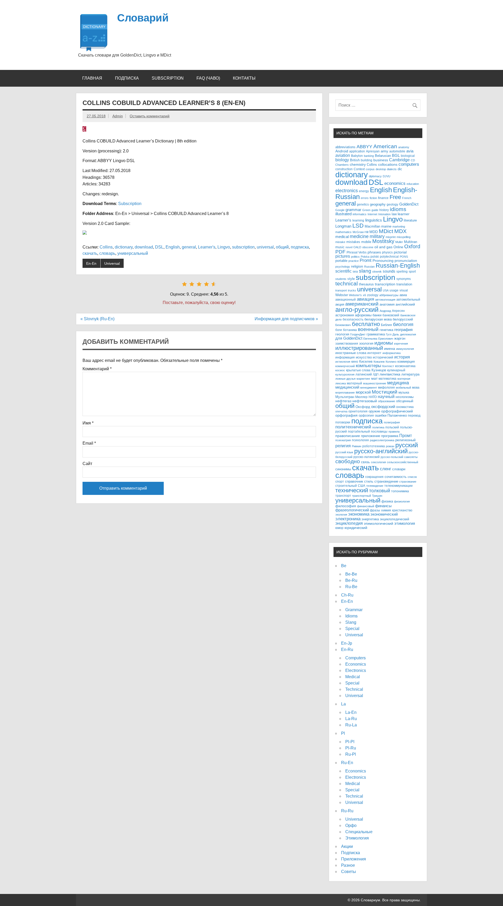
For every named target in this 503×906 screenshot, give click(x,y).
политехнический (353, 426)
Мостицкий (384, 392)
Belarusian (383, 156)
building (366, 160)
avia (409, 151)
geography (378, 204)
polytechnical (389, 256)
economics (395, 183)
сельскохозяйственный (402, 462)
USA (386, 290)
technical (346, 283)
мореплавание (345, 392)
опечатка (341, 411)
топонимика (400, 491)
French (406, 198)
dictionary (124, 247)
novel (349, 247)
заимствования (346, 343)
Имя (88, 423)
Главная (92, 78)
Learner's (206, 247)
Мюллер (361, 397)
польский (392, 427)
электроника (347, 518)
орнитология (358, 411)
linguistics (373, 220)
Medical (352, 677)
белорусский (403, 319)
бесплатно (366, 324)
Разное (348, 865)
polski (374, 256)
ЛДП (376, 374)
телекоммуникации (398, 485)
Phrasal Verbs (357, 252)
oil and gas (383, 247)
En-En (91, 263)
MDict (386, 231)
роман (390, 446)
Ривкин (356, 446)
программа (389, 436)
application (357, 151)
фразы (375, 510)
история (402, 357)
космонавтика (405, 366)
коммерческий (345, 366)
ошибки (380, 415)
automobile (397, 151)
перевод (414, 415)
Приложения (353, 859)
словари (398, 469)
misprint (391, 237)
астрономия (344, 315)
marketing (398, 226)
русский (406, 445)
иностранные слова (350, 353)
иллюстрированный (359, 348)
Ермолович (385, 338)
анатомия (387, 304)
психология (360, 440)
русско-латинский (366, 456)
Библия (386, 325)
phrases (374, 252)
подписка (300, 247)
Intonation (384, 214)
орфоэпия (366, 415)
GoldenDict (408, 204)
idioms (398, 209)
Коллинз (391, 361)
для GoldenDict (348, 338)
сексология (378, 462)
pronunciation (406, 260)
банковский (390, 315)
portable (341, 261)
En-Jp (346, 643)
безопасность (353, 319)
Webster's (355, 295)
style (351, 279)
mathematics (343, 232)
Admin (117, 116)
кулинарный (396, 370)
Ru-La (351, 725)
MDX (400, 231)
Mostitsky (383, 241)
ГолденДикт (357, 334)
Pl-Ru (350, 748)
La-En (351, 712)
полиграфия (392, 422)
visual (404, 290)
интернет (374, 353)
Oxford (412, 246)
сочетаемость (396, 477)
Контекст (388, 366)
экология (341, 514)
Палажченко (397, 415)
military (377, 236)
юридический (356, 528)
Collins (106, 247)
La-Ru (351, 718)
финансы (383, 506)
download (144, 247)
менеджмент (368, 387)
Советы (348, 871)
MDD (373, 232)
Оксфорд (363, 407)
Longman (343, 226)
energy (364, 191)
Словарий (143, 18)
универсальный (132, 253)
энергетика (370, 519)
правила (394, 431)
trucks (352, 290)
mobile (366, 242)
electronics (346, 190)
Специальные (359, 832)
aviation (342, 155)
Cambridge (399, 160)
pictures (342, 256)
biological (408, 155)
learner (403, 214)
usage (394, 290)
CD (413, 160)
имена (389, 349)
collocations (387, 165)
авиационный (345, 299)
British (355, 160)
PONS (404, 256)
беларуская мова (378, 319)
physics (387, 252)
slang (365, 271)
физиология (402, 501)
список (412, 476)
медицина (398, 382)
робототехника (373, 446)
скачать (90, 253)
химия (386, 510)
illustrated (343, 214)
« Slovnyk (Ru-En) (97, 319)
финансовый (365, 506)
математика (387, 378)
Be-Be (351, 574)
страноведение (386, 481)
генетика (386, 330)
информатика (391, 353)
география (403, 330)
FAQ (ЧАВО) (208, 78)
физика (387, 501)
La (343, 704)
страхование (407, 481)
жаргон (399, 338)
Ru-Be (351, 586)
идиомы (383, 343)
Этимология (357, 838)
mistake (340, 242)
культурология (344, 374)
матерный (354, 383)
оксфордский (383, 407)
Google (340, 210)
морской (363, 392)
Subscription (168, 78)
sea (355, 271)
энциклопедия (349, 523)
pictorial (400, 252)
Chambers (342, 164)
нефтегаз (343, 401)
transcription (385, 284)
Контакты (244, 78)
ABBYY (364, 146)
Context (359, 169)
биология (403, 324)
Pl (343, 733)
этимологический (378, 523)
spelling (402, 271)
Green (366, 210)
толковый (379, 490)
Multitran (410, 242)
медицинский (347, 387)
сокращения (374, 476)
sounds (389, 271)
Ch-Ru (347, 595)
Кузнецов (378, 370)
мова (415, 387)
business (380, 160)
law (394, 214)
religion (357, 266)
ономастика (405, 406)
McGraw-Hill (360, 232)
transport (341, 290)
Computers (355, 658)
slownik (377, 271)
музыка (403, 392)
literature (410, 220)
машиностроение (374, 383)
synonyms (403, 278)
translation (404, 284)
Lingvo (223, 247)
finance (383, 198)
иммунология (405, 348)
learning (358, 220)
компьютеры (368, 365)
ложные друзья (345, 378)
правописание (347, 436)
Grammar (354, 609)
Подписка (127, 78)
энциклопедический (394, 519)
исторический (383, 357)
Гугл (388, 334)
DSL (159, 247)
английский (405, 304)
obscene (367, 247)
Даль (395, 334)
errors (365, 198)
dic (400, 169)
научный (386, 396)
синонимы (343, 469)
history (384, 210)
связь (365, 462)
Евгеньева (370, 338)
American (385, 146)
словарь (107, 253)
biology (342, 159)
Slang (350, 622)
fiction (373, 198)
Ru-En (347, 762)
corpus (370, 169)
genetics (363, 204)
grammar (353, 210)
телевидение (374, 485)
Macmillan (372, 226)
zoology (372, 295)
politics (355, 256)
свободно (347, 461)
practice (353, 260)
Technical (354, 689)
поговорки (342, 422)
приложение (370, 436)
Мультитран (344, 397)
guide (374, 210)
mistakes (353, 242)
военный (368, 329)
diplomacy (375, 176)
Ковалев (379, 361)
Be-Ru (351, 580)
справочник (354, 481)
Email (89, 443)
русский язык (344, 452)
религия (343, 446)
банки (377, 315)
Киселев (366, 361)
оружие (374, 411)
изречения (401, 343)
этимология (404, 523)
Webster (341, 295)
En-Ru (347, 649)
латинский (364, 374)
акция (339, 304)
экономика (358, 514)
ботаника (350, 330)
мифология (386, 387)
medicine (359, 236)
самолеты (411, 456)
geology (392, 204)
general (189, 247)
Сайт (87, 464)
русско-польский (392, 456)
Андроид (385, 310)
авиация (365, 299)
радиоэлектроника (382, 440)
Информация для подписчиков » (286, 319)
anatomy (403, 147)
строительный (346, 485)
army (384, 151)
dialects (392, 169)
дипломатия (408, 334)
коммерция (406, 361)
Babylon (357, 155)
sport (412, 271)
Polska (365, 256)
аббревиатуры (388, 295)
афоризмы (363, 315)
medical (342, 237)
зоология (366, 343)
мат (374, 378)
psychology (342, 266)
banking (369, 155)
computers (408, 164)
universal (265, 247)
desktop (381, 169)
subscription (243, 247)
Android (341, 151)
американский (362, 304)
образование (386, 401)
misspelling (404, 237)
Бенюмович (343, 325)
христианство (402, 510)
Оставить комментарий (150, 116)
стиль (368, 481)
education (413, 183)
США (361, 485)
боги (338, 330)
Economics (355, 664)
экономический (384, 514)
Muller (399, 242)
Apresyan (373, 151)
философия (345, 506)
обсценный (404, 401)
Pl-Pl (349, 741)
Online (398, 247)
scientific (343, 271)
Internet (372, 214)
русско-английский (381, 451)
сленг (385, 468)
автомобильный (408, 299)
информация (345, 357)
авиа (403, 295)
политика (378, 427)
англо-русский (357, 309)
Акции (347, 846)
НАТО (373, 397)
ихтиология (342, 361)
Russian (369, 266)
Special (352, 628)
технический (351, 490)
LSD (358, 225)
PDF (340, 252)
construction (344, 169)
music (340, 247)
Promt (365, 260)
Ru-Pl (350, 754)
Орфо (351, 825)
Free (395, 197)
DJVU (386, 176)
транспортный (361, 495)
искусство (364, 357)
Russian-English (398, 265)
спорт (339, 481)
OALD (357, 247)
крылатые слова (358, 370)
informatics (360, 214)
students (340, 278)
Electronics (355, 670)
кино (354, 361)
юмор (339, 527)
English (173, 247)
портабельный (359, 431)
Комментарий (97, 369)
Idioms (351, 616)
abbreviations (345, 147)
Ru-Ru (347, 811)
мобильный (403, 387)
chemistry (358, 165)
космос (340, 370)
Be (343, 566)
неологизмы (405, 397)
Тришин (377, 495)
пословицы (379, 431)
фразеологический (352, 510)
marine (386, 226)
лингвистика (390, 374)
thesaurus (366, 284)
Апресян (398, 310)
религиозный (405, 440)
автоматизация (385, 299)
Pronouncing (383, 261)
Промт (405, 435)
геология (342, 334)
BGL (396, 155)
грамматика (376, 334)
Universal (112, 263)
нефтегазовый (364, 401)
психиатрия (343, 440)
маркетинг (363, 378)
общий (282, 247)
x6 (364, 295)
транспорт (343, 495)
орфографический (397, 411)
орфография (346, 415)
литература (410, 374)
